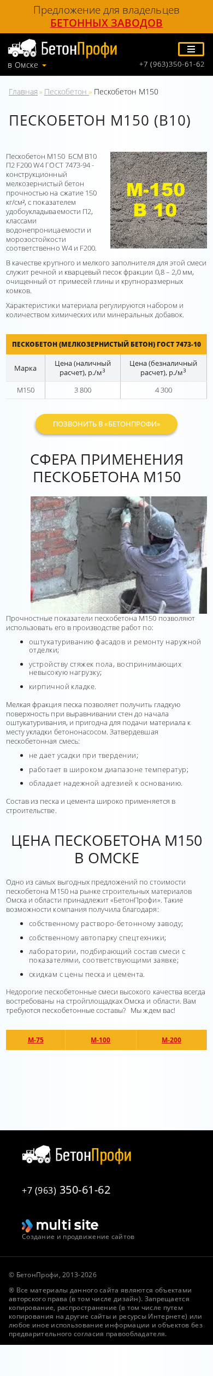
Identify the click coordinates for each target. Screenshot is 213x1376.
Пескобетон (66, 91)
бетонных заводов (106, 22)
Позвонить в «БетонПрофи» (106, 424)
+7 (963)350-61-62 (172, 64)
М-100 (100, 1040)
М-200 (171, 1040)
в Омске (23, 65)
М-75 (36, 1040)
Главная (23, 91)
